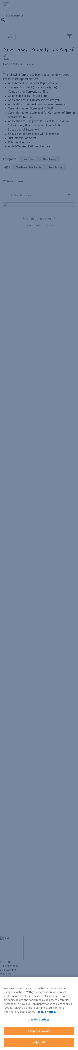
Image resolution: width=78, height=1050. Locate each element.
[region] (39, 1013)
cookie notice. (46, 1011)
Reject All (39, 1042)
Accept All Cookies (39, 1031)
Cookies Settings (39, 1019)
